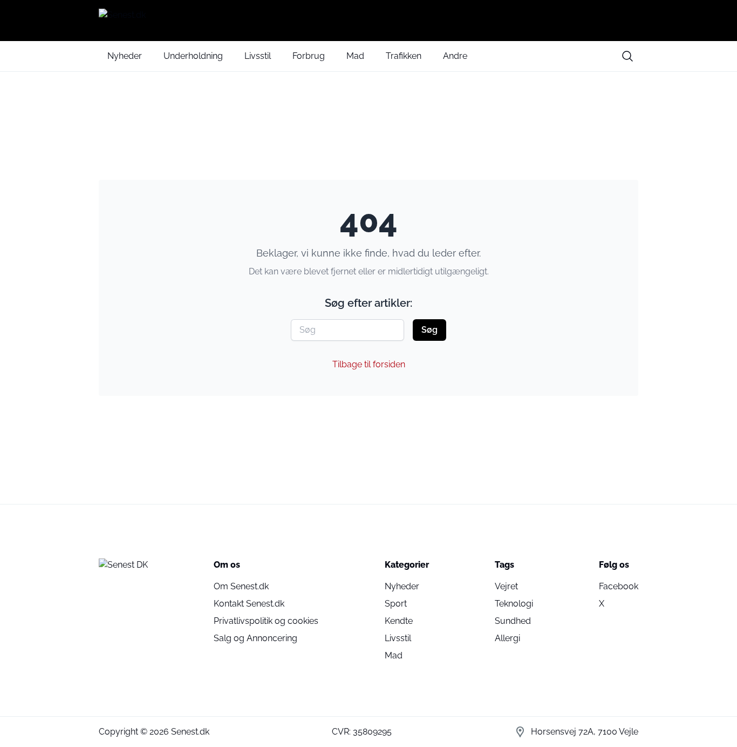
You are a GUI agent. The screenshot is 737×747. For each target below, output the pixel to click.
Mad (355, 56)
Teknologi (514, 603)
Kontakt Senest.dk (249, 603)
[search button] (627, 56)
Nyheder (124, 56)
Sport (396, 603)
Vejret (506, 586)
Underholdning (193, 56)
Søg (429, 330)
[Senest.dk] (368, 20)
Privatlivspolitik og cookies (266, 621)
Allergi (507, 638)
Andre (455, 56)
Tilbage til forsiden (368, 364)
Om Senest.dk (241, 586)
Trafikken (403, 56)
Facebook (618, 586)
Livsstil (257, 56)
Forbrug (308, 56)
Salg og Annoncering (255, 638)
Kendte (399, 621)
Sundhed (513, 621)
